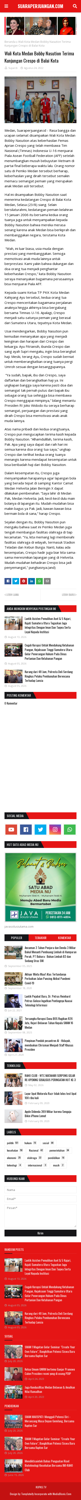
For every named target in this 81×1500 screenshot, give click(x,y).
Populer (16, 937)
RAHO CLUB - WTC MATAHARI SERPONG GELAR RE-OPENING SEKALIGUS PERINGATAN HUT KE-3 (50, 1077)
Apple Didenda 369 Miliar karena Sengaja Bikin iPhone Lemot (48, 1113)
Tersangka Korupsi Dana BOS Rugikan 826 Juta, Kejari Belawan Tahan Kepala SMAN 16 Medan (49, 1023)
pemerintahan (59, 1150)
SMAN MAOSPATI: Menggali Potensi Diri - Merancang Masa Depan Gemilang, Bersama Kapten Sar (49, 1421)
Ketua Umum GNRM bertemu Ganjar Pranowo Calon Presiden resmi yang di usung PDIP (50, 1371)
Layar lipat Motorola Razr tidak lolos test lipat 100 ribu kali (50, 1095)
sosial (48, 1143)
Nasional (36, 1150)
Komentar (64, 937)
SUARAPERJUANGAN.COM (40, 6)
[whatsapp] (70, 830)
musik (58, 1165)
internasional (37, 1165)
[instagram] (55, 830)
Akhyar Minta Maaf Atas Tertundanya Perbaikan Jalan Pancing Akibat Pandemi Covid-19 (47, 978)
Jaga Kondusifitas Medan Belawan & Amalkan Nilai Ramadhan (50, 1389)
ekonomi (13, 1158)
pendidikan (56, 1158)
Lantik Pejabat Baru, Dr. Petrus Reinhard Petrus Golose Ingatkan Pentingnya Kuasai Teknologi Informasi (48, 1000)
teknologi (14, 1165)
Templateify (27, 1494)
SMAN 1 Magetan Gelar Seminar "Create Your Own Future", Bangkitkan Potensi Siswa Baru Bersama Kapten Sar (50, 1351)
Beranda (10, 42)
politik (12, 1143)
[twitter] (40, 830)
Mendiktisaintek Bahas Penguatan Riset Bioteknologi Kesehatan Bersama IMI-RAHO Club (49, 1465)
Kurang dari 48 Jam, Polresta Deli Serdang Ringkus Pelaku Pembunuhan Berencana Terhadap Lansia (49, 676)
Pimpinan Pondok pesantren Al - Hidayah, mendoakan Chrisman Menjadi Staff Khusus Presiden (49, 1045)
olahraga (34, 1158)
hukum (30, 1143)
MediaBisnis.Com (62, 1494)
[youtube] (11, 830)
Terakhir (40, 937)
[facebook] (26, 830)
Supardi (13, 68)
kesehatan (14, 1150)
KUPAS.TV (41, 1487)
